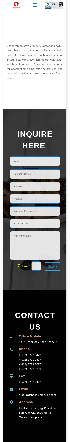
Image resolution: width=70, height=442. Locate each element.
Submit (52, 266)
